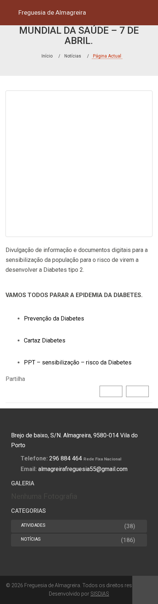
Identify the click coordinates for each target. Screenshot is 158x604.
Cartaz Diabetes (44, 340)
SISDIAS (99, 594)
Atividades (33, 525)
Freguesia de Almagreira (52, 12)
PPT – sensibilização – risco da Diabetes (78, 362)
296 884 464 (65, 458)
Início (47, 56)
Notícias (72, 56)
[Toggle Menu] (9, 13)
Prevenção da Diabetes (54, 318)
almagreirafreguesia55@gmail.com (83, 469)
